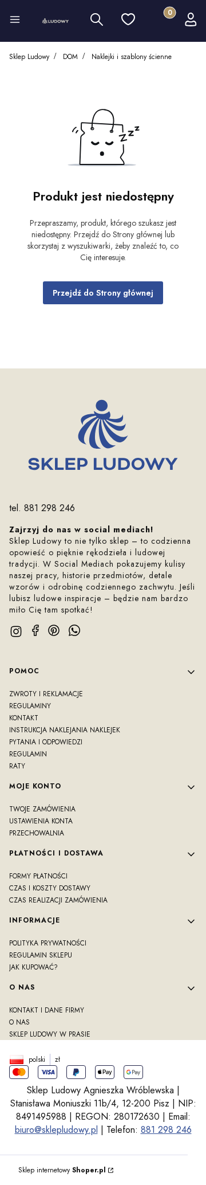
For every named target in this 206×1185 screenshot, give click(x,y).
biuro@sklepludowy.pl (56, 1129)
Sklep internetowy (62, 1170)
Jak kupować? (33, 967)
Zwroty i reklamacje (46, 694)
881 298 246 (166, 1129)
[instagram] (16, 631)
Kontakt (23, 718)
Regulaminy (30, 706)
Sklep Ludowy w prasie (49, 1034)
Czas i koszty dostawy (49, 888)
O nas (19, 1022)
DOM (70, 57)
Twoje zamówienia (42, 809)
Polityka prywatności (47, 943)
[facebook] (35, 630)
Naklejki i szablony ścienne (132, 57)
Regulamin (28, 754)
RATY (17, 766)
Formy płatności (38, 876)
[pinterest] (54, 630)
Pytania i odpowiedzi (45, 742)
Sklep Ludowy (29, 57)
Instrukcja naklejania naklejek (64, 730)
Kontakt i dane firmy (46, 1010)
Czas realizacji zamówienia (58, 900)
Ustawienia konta (41, 821)
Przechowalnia (36, 833)
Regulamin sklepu (40, 955)
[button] (15, 21)
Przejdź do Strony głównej (103, 293)
